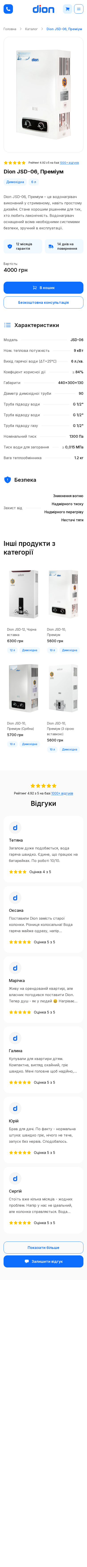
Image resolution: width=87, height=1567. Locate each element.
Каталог (31, 29)
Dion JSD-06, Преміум (64, 29)
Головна (10, 29)
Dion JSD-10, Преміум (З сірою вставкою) (60, 728)
